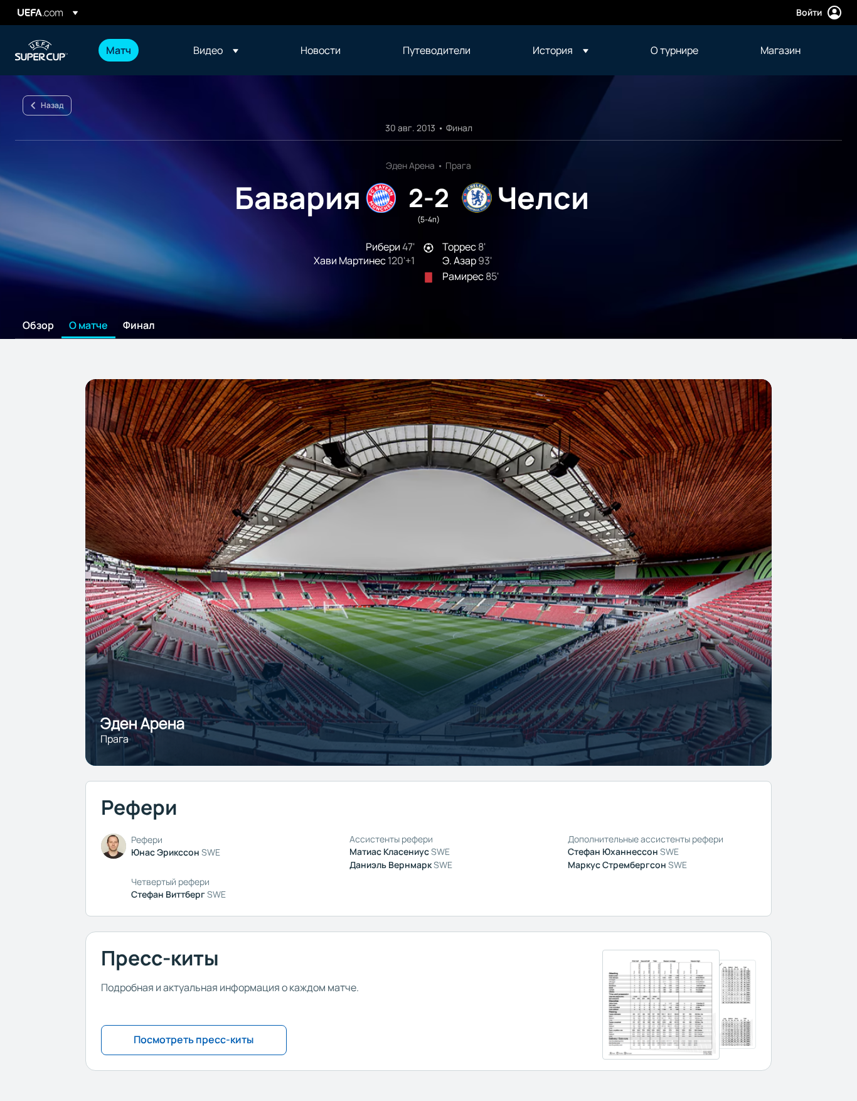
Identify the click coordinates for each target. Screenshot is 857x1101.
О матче (88, 325)
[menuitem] (134, 50)
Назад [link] (52, 105)
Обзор (38, 325)
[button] (216, 50)
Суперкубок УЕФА (41, 50)
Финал (139, 325)
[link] (118, 50)
